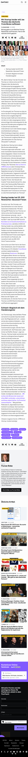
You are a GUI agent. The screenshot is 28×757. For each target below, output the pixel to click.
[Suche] (21, 2)
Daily (3, 12)
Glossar (21, 743)
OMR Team (4, 522)
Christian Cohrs (6, 548)
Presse (23, 740)
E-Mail (3, 712)
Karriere (17, 740)
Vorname (3, 699)
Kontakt (6, 743)
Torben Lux (4, 624)
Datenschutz (15, 745)
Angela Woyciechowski (8, 573)
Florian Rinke (5, 599)
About (11, 740)
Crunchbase (22, 249)
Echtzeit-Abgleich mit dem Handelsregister (14, 75)
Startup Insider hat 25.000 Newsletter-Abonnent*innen (15, 70)
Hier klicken (8, 722)
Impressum (7, 745)
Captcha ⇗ (22, 721)
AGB (22, 745)
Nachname (4, 705)
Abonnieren (20, 728)
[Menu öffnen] (25, 2)
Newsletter (14, 743)
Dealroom (13, 253)
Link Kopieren (21, 37)
